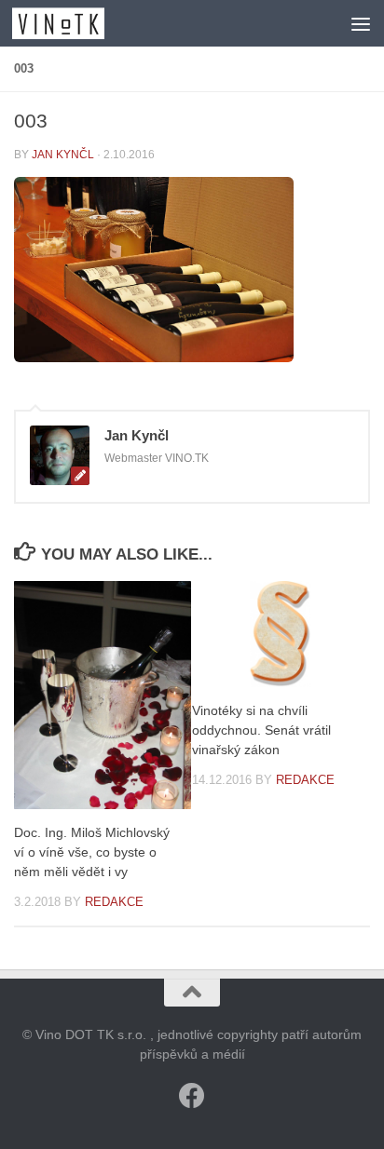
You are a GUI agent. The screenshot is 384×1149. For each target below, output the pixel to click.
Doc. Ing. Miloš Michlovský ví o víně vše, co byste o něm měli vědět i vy (92, 852)
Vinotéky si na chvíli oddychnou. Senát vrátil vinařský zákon (261, 730)
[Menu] (360, 23)
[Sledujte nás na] (192, 1096)
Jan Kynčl (63, 154)
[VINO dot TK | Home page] (73, 23)
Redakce (114, 902)
